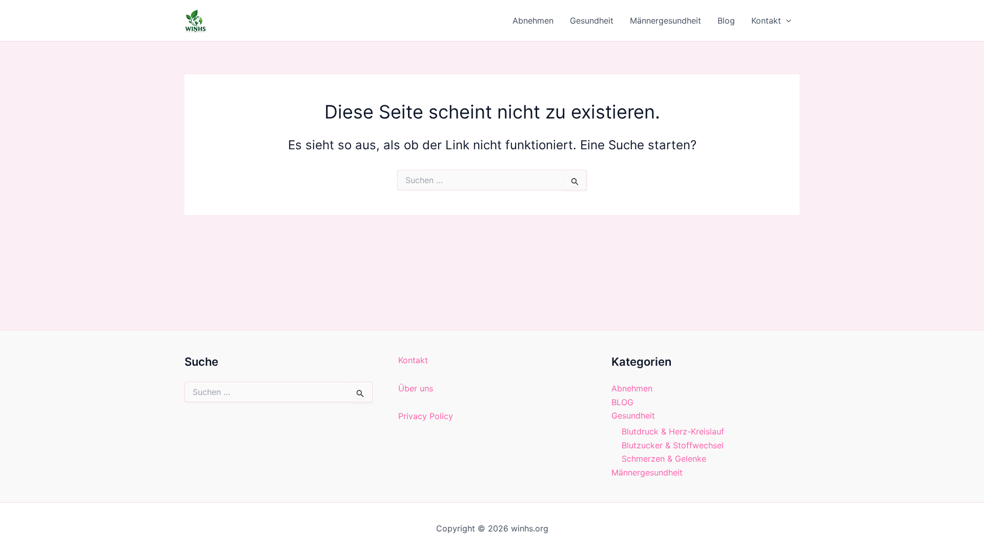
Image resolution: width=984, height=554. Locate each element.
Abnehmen (533, 20)
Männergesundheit (665, 20)
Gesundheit (591, 20)
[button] (786, 20)
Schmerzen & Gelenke (664, 458)
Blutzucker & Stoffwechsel (673, 445)
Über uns (415, 388)
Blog (726, 20)
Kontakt (766, 20)
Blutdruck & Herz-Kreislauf (673, 431)
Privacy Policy (425, 416)
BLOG (622, 402)
